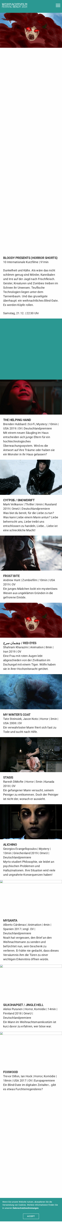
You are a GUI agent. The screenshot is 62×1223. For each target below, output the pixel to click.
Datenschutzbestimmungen (26, 1208)
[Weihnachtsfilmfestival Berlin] (14, 5)
